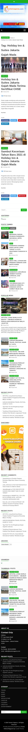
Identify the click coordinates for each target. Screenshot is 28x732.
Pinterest (22, 120)
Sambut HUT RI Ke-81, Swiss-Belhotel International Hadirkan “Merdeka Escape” (16, 381)
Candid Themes (19, 728)
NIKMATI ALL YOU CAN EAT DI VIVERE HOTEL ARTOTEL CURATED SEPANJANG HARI (14, 497)
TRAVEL (11, 360)
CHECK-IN (4, 700)
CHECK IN (4, 76)
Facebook (6, 120)
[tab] (5, 228)
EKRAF (3, 696)
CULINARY (4, 702)
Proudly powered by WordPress (11, 726)
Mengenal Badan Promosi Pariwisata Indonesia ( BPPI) (16, 236)
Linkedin (5, 123)
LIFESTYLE (12, 281)
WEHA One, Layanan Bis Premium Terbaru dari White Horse (17, 262)
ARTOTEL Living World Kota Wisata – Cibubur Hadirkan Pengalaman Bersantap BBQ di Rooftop (14, 397)
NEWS (11, 232)
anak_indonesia (7, 484)
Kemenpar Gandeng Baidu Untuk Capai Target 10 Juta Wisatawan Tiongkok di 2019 (18, 249)
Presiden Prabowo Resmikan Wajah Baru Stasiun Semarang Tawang (14, 480)
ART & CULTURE (13, 269)
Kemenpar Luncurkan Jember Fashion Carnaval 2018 (17, 273)
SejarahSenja (6, 478)
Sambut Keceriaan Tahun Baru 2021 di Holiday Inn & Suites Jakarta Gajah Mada (13, 158)
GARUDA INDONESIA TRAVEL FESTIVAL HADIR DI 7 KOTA (17, 342)
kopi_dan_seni (6, 502)
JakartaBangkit (7, 489)
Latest (12, 228)
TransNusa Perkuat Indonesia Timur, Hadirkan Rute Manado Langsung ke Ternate (17, 366)
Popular (5, 228)
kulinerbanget (6, 495)
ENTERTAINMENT (6, 706)
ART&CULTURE (5, 698)
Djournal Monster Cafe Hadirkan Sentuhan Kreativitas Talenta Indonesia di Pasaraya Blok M (13, 503)
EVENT (11, 338)
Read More (3, 112)
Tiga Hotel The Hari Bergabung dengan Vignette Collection (17, 353)
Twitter (14, 120)
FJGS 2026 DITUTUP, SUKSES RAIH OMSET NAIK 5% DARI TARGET (13, 491)
